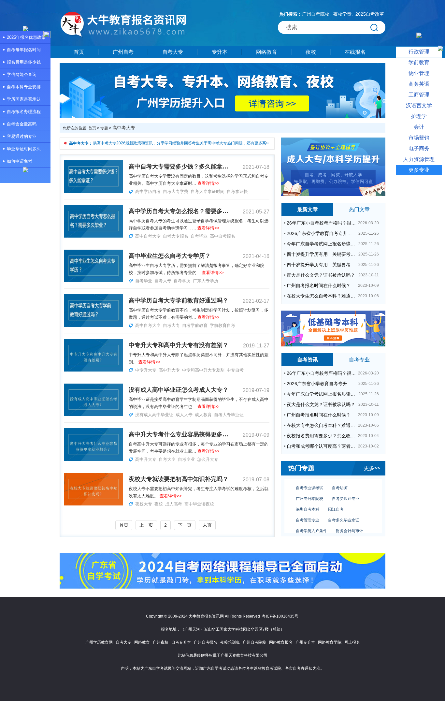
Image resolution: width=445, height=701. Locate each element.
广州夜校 (160, 642)
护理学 (419, 116)
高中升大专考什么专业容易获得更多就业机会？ (178, 434)
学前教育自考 (222, 325)
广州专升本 (305, 642)
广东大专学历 (205, 280)
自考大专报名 (175, 236)
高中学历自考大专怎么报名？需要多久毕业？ (178, 211)
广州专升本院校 (309, 492)
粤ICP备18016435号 (280, 616)
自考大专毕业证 (229, 414)
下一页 (185, 525)
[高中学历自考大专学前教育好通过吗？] (93, 325)
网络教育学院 (329, 642)
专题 (104, 128)
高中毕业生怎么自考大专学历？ (170, 256)
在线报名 (355, 52)
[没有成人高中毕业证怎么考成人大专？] (93, 415)
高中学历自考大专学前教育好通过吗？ (178, 300)
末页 (207, 525)
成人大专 (184, 414)
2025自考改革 (369, 14)
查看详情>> (208, 183)
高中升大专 (169, 370)
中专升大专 (145, 370)
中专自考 (235, 370)
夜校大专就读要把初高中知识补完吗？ (178, 479)
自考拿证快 (237, 191)
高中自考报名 (222, 236)
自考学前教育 (195, 325)
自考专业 (186, 459)
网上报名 (352, 642)
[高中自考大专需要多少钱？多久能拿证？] (93, 191)
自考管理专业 (307, 514)
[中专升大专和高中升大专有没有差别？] (93, 370)
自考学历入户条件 (311, 525)
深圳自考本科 (307, 503)
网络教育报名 (281, 642)
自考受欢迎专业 (345, 492)
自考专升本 (181, 642)
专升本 (219, 52)
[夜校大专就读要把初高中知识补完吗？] (93, 504)
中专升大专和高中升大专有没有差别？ (178, 345)
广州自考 (123, 52)
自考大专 (172, 52)
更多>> (372, 468)
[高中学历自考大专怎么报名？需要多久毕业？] (93, 236)
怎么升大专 (207, 459)
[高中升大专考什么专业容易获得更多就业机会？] (93, 459)
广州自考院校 (315, 14)
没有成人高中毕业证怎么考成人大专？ (178, 390)
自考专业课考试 (309, 482)
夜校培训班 (230, 642)
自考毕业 (199, 236)
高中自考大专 (148, 236)
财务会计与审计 (349, 525)
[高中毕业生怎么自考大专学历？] (93, 281)
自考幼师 (340, 482)
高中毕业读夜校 (199, 504)
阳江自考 (336, 503)
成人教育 (203, 414)
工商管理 (419, 94)
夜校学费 (342, 14)
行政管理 (419, 51)
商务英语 (419, 84)
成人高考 (173, 504)
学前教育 (419, 62)
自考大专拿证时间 (207, 191)
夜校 (311, 52)
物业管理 (419, 73)
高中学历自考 (148, 191)
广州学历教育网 (99, 642)
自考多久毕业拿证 (343, 514)
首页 (79, 52)
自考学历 (182, 280)
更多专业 (419, 170)
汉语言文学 (419, 105)
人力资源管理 (419, 159)
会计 (419, 127)
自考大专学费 (175, 191)
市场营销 (419, 137)
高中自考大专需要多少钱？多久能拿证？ (178, 166)
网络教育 (266, 52)
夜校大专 (143, 504)
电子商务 (419, 148)
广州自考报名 (205, 642)
